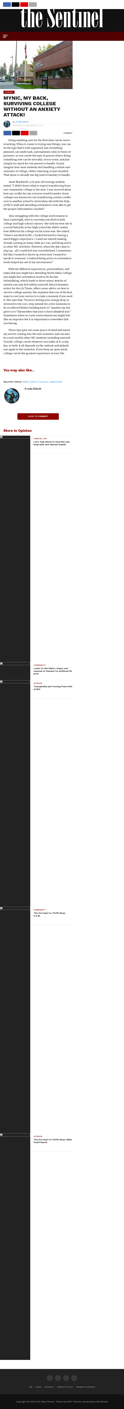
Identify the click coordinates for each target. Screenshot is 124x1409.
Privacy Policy (65, 1387)
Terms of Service (85, 1387)
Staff (38, 1387)
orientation (55, 382)
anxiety (26, 382)
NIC (31, 1387)
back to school (39, 382)
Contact (49, 1387)
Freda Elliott (22, 122)
